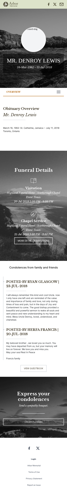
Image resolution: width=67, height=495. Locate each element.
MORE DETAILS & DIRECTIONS (33, 240)
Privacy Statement (34, 478)
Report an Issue (34, 485)
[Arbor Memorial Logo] (10, 4)
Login (33, 459)
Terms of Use (34, 472)
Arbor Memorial (34, 465)
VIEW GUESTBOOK (33, 368)
